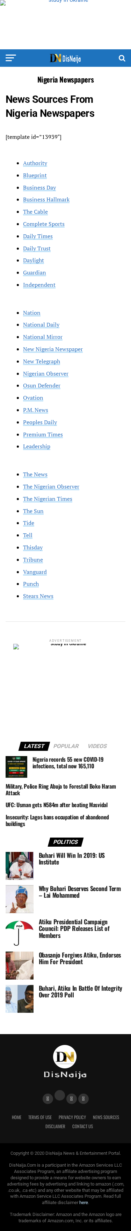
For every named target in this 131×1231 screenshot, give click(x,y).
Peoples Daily (40, 422)
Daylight (33, 260)
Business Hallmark (46, 199)
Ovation (33, 397)
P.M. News (35, 410)
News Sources (106, 1117)
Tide (28, 523)
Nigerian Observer (45, 373)
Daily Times (38, 236)
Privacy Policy (72, 1117)
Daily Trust (37, 248)
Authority (35, 163)
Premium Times (43, 434)
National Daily (41, 324)
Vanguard (35, 572)
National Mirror (43, 337)
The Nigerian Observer (51, 486)
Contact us (82, 1126)
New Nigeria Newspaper (53, 349)
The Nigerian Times (47, 499)
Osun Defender (41, 385)
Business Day (39, 187)
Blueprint (35, 175)
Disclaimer (55, 1126)
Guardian (34, 272)
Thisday (33, 547)
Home (16, 1117)
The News (35, 474)
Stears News (38, 596)
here (83, 1202)
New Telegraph (41, 361)
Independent (39, 285)
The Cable (35, 211)
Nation (32, 312)
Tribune (33, 559)
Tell (27, 535)
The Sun (33, 511)
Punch (31, 584)
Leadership (36, 446)
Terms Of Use (40, 1117)
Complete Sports (44, 224)
